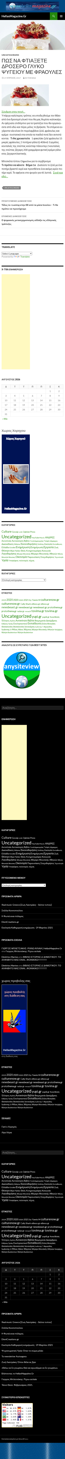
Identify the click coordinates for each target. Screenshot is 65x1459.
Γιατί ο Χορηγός (9, 1126)
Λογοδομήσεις (9, 553)
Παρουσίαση (33, 557)
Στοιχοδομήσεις (47, 557)
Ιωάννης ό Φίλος (10, 629)
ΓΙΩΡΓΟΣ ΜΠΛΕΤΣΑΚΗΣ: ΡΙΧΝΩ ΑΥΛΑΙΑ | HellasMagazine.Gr (32, 948)
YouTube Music (38, 537)
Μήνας (60, 554)
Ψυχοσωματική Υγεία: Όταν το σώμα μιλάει (22, 1350)
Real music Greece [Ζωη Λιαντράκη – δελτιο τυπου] (27, 904)
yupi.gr (37, 616)
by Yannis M (34, 600)
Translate (25, 256)
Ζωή (56, 547)
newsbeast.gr (10, 607)
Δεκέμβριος (51, 620)
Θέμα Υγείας (15, 551)
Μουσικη (12, 557)
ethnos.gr (35, 604)
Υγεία (5, 560)
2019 (4, 600)
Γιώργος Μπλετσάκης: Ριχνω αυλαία (23, 951)
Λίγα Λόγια (7, 1132)
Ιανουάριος (30, 627)
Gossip (15, 532)
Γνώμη (47, 541)
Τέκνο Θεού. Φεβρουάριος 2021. (17, 1385)
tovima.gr (37, 611)
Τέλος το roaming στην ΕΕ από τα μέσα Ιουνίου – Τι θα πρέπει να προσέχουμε (30, 205)
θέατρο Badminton (9, 632)
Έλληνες (5, 620)
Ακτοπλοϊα (6, 541)
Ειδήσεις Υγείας (7, 624)
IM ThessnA (30, 78)
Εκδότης (41, 544)
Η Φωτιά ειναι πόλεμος (13, 916)
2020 (9, 599)
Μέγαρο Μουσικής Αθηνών (44, 553)
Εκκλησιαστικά (20, 624)
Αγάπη (12, 621)
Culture (7, 531)
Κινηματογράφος (33, 550)
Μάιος (20, 629)
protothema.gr (55, 607)
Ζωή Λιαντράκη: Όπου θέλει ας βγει (19, 1362)
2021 (26, 600)
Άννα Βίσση (54, 617)
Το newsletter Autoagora (14, 1356)
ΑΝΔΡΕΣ (50, 537)
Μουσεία (5, 557)
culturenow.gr (50, 599)
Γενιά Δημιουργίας (36, 541)
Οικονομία (21, 556)
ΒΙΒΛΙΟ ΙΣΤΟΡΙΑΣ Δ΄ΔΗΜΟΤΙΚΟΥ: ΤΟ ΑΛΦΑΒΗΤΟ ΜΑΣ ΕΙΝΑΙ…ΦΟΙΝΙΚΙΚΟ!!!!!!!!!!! (31, 958)
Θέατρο (6, 550)
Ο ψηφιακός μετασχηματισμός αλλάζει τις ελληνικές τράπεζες (29, 220)
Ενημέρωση (23, 547)
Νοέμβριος (58, 630)
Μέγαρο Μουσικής (23, 554)
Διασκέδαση (7, 544)
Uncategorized (10, 55)
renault (28, 611)
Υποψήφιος (14, 560)
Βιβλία (31, 620)
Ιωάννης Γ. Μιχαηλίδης (43, 627)
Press (32, 532)
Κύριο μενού (61, 16)
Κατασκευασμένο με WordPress (15, 1439)
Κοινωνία (46, 550)
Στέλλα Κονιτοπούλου (12, 910)
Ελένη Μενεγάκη (48, 624)
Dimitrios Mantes (10, 957)
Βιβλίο (27, 541)
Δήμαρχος (54, 541)
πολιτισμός (23, 560)
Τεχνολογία (59, 557)
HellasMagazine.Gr (14, 16)
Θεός (23, 550)
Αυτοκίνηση (17, 541)
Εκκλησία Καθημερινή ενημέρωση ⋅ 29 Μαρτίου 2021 (27, 927)
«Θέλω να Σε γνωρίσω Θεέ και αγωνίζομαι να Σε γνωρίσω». (30, 1367)
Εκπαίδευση (57, 544)
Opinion (26, 532)
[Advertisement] (16, 321)
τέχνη (31, 560)
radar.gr (20, 611)
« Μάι (4, 418)
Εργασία (49, 547)
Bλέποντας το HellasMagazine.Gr (18, 1373)
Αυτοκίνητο (21, 620)
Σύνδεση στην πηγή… (13, 111)
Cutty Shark (26, 604)
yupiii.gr (45, 617)
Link (20, 532)
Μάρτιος (27, 629)
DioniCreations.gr (10, 922)
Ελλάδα (5, 547)
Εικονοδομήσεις (29, 543)
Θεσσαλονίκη (7, 627)
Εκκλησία (48, 544)
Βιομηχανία (40, 620)
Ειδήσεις (17, 544)
